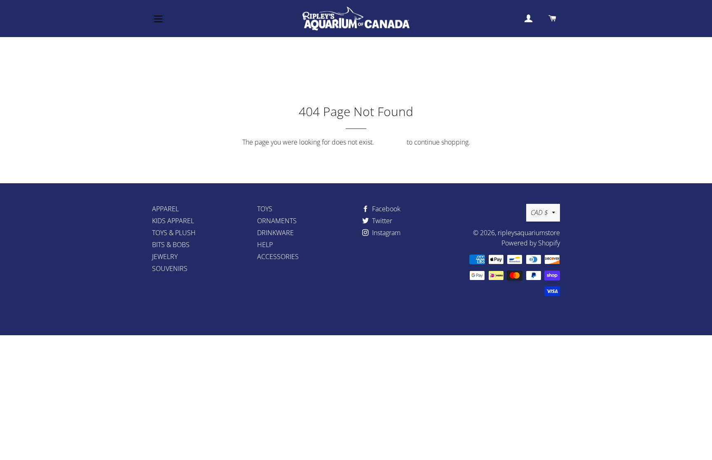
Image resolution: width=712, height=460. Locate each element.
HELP (265, 244)
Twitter (381, 220)
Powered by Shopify (530, 243)
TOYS (264, 208)
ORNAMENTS (277, 220)
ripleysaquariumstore (529, 232)
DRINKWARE (275, 232)
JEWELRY (165, 256)
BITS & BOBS (171, 244)
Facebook (385, 208)
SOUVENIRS (169, 268)
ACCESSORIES (278, 256)
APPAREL (165, 208)
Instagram (385, 232)
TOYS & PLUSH (174, 232)
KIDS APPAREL (173, 220)
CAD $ (539, 212)
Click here (390, 142)
